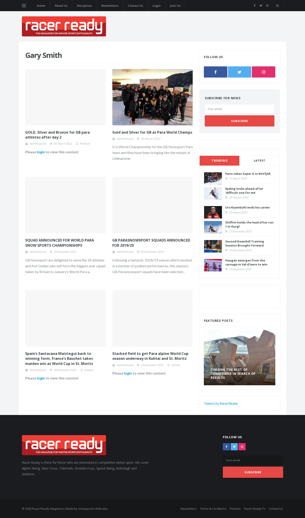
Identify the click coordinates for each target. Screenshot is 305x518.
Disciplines (84, 6)
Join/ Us (175, 6)
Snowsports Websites (93, 509)
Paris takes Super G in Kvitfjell (247, 174)
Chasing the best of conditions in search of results (233, 373)
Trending (219, 160)
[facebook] (254, 5)
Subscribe (239, 121)
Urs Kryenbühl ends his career (247, 207)
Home (41, 6)
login (41, 152)
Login (156, 6)
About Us (61, 6)
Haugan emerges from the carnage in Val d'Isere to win (246, 262)
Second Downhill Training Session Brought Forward (244, 243)
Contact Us (135, 6)
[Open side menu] (24, 5)
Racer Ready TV (254, 509)
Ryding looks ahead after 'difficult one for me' (244, 191)
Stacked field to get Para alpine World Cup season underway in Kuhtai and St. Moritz (150, 356)
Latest (259, 160)
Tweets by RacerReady (221, 403)
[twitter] (260, 5)
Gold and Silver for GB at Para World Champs (152, 132)
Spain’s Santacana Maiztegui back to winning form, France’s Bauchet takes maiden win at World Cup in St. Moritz (59, 358)
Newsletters (110, 6)
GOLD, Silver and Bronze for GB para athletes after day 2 (57, 135)
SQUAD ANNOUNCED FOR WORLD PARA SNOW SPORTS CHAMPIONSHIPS (59, 243)
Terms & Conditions (213, 509)
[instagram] (267, 5)
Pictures (235, 509)
